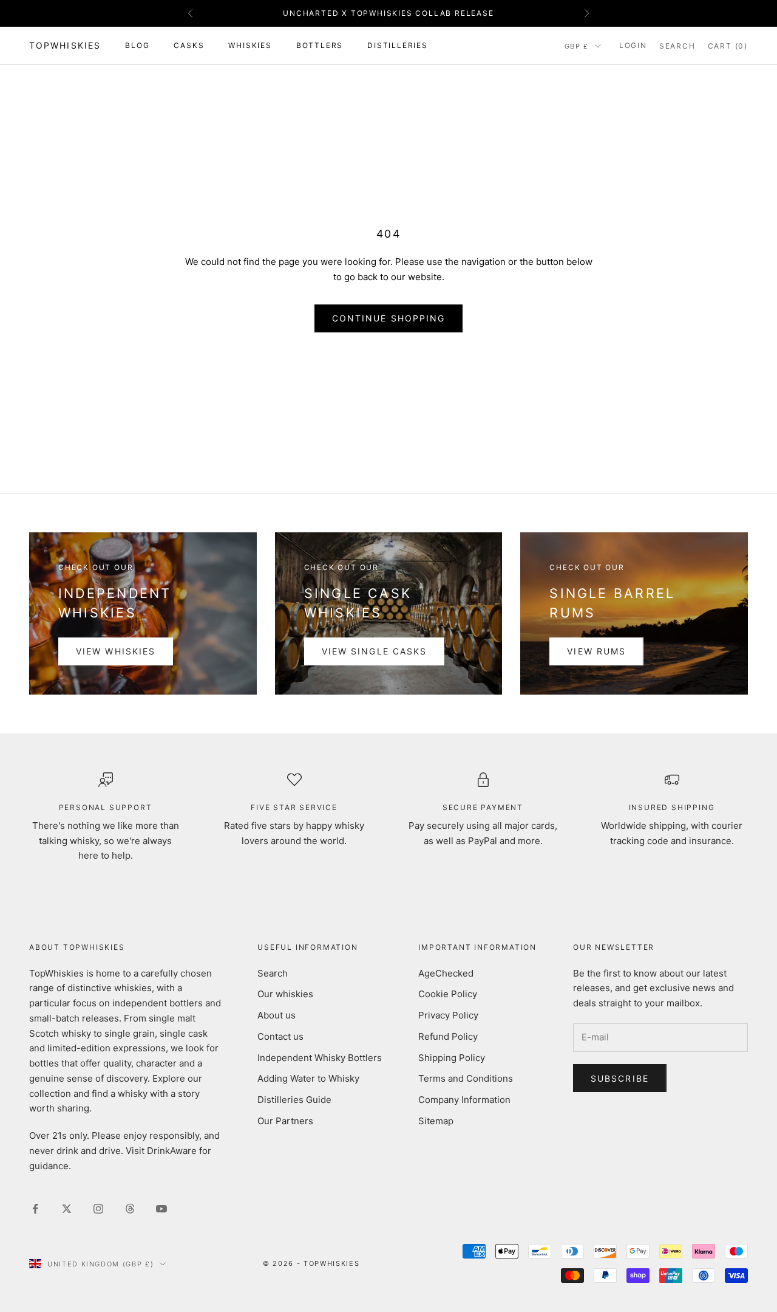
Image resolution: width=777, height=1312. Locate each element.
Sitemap (435, 1121)
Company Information (464, 1099)
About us (276, 1015)
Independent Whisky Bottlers (319, 1057)
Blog (137, 45)
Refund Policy (448, 1036)
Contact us (280, 1036)
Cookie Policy (447, 994)
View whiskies (115, 651)
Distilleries (397, 45)
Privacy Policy (448, 1015)
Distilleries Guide (294, 1099)
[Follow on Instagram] (98, 1209)
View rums (596, 651)
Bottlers (319, 45)
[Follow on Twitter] (67, 1209)
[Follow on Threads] (130, 1209)
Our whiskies (285, 994)
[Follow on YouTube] (161, 1209)
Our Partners (285, 1121)
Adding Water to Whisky (308, 1078)
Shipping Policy (451, 1057)
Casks (189, 45)
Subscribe (620, 1078)
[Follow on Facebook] (35, 1209)
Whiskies (249, 45)
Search (272, 973)
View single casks (374, 651)
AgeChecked (445, 973)
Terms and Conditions (465, 1078)
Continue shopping (389, 318)
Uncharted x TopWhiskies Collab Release (388, 13)
